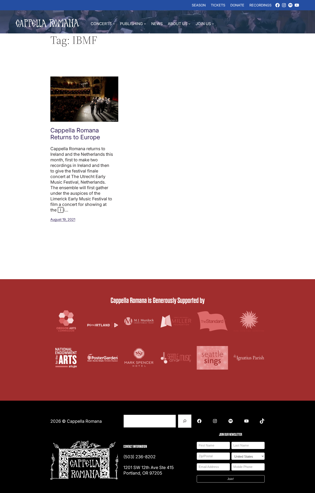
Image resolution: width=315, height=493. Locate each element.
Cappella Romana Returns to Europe (75, 133)
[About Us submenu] (189, 23)
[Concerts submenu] (114, 23)
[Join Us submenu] (213, 23)
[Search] (184, 421)
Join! (230, 479)
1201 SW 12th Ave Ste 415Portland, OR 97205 (148, 470)
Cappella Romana (84, 421)
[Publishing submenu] (145, 23)
